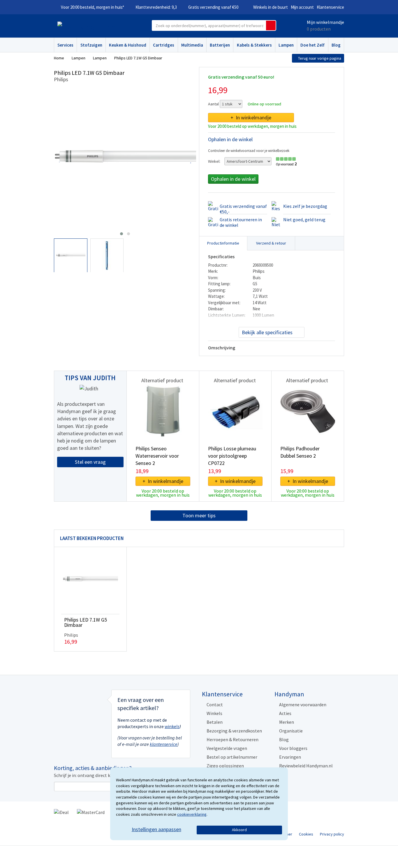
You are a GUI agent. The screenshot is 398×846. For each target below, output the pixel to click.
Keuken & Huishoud (127, 45)
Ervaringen (290, 757)
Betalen (215, 722)
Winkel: (214, 161)
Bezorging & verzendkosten (234, 731)
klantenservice (163, 744)
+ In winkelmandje (250, 117)
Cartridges (163, 45)
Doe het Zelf (312, 45)
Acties (285, 713)
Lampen (286, 45)
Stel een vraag (90, 462)
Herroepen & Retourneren (232, 739)
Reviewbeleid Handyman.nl (306, 766)
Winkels (214, 713)
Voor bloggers (293, 748)
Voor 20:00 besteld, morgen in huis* (92, 7)
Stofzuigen (91, 45)
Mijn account (302, 7)
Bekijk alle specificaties (267, 332)
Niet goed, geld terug (304, 219)
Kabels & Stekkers (254, 45)
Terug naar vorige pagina (319, 58)
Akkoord (239, 829)
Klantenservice (330, 7)
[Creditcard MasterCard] (91, 812)
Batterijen (220, 45)
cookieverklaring (192, 814)
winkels (172, 726)
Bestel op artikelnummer (232, 757)
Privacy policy (332, 834)
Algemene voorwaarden (302, 704)
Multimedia (192, 45)
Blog (336, 45)
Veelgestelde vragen (227, 748)
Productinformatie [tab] (223, 243)
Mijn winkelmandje (325, 22)
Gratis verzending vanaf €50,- (243, 209)
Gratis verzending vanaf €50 (213, 7)
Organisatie (291, 731)
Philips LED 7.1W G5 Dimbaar (85, 622)
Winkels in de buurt (270, 7)
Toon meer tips (199, 515)
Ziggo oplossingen (225, 766)
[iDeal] (61, 812)
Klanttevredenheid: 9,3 (156, 7)
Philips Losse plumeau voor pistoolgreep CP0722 (232, 455)
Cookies (306, 834)
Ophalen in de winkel (233, 179)
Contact (215, 704)
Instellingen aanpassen (156, 829)
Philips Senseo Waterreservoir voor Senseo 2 (157, 455)
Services (65, 45)
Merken (286, 722)
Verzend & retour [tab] (271, 243)
